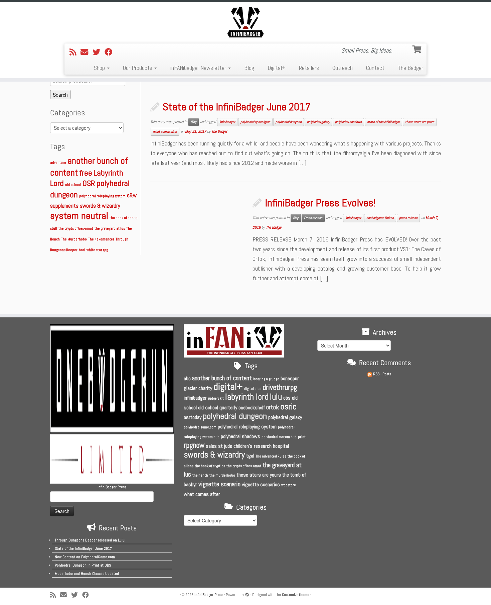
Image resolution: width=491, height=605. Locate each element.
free (85, 173)
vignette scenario (219, 484)
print (302, 437)
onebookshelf (251, 407)
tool (82, 250)
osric (288, 406)
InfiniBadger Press (208, 594)
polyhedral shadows (348, 122)
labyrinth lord (247, 396)
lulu (276, 396)
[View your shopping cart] (417, 48)
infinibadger (227, 122)
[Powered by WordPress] (247, 593)
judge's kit (216, 398)
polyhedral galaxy (318, 122)
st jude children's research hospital (253, 445)
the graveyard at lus (110, 228)
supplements (64, 205)
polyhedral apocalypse (255, 122)
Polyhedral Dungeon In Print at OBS (83, 565)
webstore (288, 485)
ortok (272, 407)
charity (205, 388)
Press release (313, 218)
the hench (200, 475)
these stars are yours (419, 122)
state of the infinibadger (383, 122)
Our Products (138, 68)
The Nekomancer (101, 239)
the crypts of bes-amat (75, 228)
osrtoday (192, 417)
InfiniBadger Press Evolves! (320, 202)
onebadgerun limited (380, 218)
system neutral (79, 215)
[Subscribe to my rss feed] (74, 52)
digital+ (227, 386)
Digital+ (277, 68)
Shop (100, 68)
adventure (58, 163)
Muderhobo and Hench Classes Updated (87, 573)
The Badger (410, 68)
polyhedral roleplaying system (102, 196)
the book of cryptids (210, 466)
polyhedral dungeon (289, 122)
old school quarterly (217, 407)
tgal (250, 455)
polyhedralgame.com (200, 427)
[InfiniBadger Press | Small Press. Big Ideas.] (245, 21)
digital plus (252, 389)
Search (60, 94)
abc (187, 378)
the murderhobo (222, 475)
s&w (132, 195)
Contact (375, 68)
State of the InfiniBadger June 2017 (237, 106)
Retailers (309, 68)
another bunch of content (222, 378)
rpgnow (194, 445)
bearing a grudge (266, 379)
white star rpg (97, 250)
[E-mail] (86, 52)
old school (73, 185)
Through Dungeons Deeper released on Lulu (90, 540)
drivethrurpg (280, 387)
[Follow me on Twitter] (99, 52)
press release (408, 218)
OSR (89, 183)
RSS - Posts (381, 374)
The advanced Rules (271, 456)
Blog (249, 68)
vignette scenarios (261, 484)
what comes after (165, 131)
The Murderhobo (74, 239)
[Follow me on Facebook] (111, 52)
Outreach (342, 68)
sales (211, 445)
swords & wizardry (100, 205)
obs (287, 397)
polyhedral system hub (279, 437)
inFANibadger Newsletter (198, 68)
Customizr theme (295, 594)
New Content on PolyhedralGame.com (85, 556)
